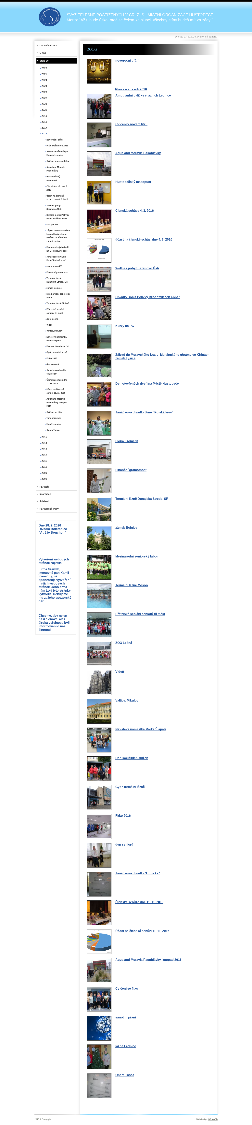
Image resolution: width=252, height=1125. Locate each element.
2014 (44, 443)
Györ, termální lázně (130, 787)
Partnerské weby (49, 509)
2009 (44, 473)
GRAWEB (213, 1119)
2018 (44, 122)
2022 (44, 98)
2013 (44, 449)
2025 (44, 74)
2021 (44, 104)
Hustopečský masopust (133, 182)
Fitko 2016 (123, 815)
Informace (45, 494)
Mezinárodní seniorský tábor (136, 556)
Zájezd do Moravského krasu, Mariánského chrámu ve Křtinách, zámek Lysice (58, 236)
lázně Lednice (125, 1046)
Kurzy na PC (124, 326)
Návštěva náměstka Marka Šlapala (140, 729)
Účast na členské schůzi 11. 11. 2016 (142, 931)
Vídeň (119, 671)
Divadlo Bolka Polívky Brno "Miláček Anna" (147, 297)
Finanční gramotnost (130, 470)
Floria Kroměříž (126, 441)
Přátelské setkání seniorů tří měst (140, 614)
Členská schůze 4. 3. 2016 (134, 210)
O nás (43, 53)
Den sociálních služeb (131, 758)
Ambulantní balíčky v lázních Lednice (143, 95)
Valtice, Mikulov (126, 700)
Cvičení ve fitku (126, 988)
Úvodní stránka (48, 45)
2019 (44, 116)
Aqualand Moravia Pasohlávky (138, 153)
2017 (44, 127)
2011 (44, 461)
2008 (44, 479)
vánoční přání (125, 1017)
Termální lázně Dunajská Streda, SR (142, 498)
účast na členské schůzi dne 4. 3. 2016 (143, 239)
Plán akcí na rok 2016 (131, 89)
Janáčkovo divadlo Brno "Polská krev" (144, 412)
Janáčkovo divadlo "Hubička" (137, 873)
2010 (44, 467)
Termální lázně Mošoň (131, 585)
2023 (44, 92)
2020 (44, 110)
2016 (44, 133)
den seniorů (124, 844)
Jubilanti (44, 501)
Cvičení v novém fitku (131, 124)
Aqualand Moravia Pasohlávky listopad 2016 (148, 959)
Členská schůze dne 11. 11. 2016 (139, 902)
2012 (44, 455)
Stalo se (44, 60)
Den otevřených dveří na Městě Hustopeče (147, 383)
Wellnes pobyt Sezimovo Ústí (137, 268)
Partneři (44, 486)
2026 (44, 68)
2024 (44, 80)
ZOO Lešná (123, 642)
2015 (44, 437)
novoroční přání (127, 60)
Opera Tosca (124, 1075)
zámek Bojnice (126, 527)
